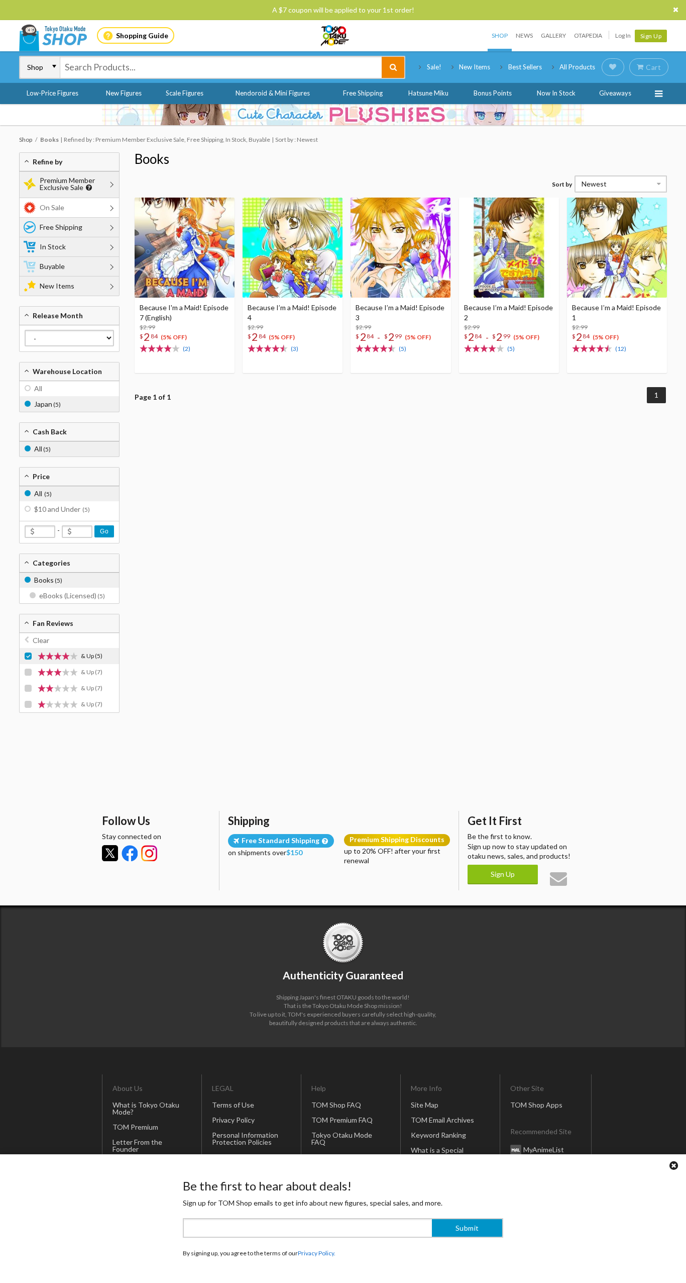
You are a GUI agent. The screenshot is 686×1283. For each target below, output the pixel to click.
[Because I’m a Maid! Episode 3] (400, 248)
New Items (474, 67)
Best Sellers (525, 67)
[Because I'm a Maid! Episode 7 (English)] (185, 248)
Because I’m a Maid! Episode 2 (508, 312)
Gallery (553, 35)
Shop (500, 35)
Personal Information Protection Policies (245, 1138)
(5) (402, 348)
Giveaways (615, 93)
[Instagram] (149, 853)
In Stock (53, 246)
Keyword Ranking (438, 1135)
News (524, 35)
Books (152, 159)
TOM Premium (135, 1127)
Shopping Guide (142, 35)
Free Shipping (363, 93)
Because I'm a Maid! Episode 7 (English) (184, 312)
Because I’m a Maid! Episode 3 (400, 312)
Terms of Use (233, 1105)
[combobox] (221, 67)
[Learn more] (87, 188)
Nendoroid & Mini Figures (273, 93)
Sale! (434, 67)
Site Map (424, 1105)
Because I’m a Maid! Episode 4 (292, 312)
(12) (620, 348)
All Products (577, 67)
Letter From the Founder (137, 1145)
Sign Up (651, 36)
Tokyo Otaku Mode (335, 35)
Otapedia (588, 35)
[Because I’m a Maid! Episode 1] (617, 248)
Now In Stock (556, 93)
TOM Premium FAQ (342, 1120)
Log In (623, 35)
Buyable (52, 266)
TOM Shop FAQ (336, 1105)
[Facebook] (130, 853)
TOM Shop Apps (536, 1105)
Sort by (562, 184)
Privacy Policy (233, 1120)
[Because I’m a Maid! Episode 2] (509, 248)
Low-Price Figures (52, 93)
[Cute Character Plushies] (343, 114)
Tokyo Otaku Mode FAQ (341, 1138)
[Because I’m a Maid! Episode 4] (292, 248)
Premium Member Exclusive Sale (67, 184)
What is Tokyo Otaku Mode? (145, 1108)
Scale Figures (184, 93)
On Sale (52, 207)
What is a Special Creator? (437, 1153)
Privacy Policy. (316, 1253)
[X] (110, 853)
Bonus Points (493, 93)
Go (104, 531)
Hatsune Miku (428, 93)
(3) (294, 348)
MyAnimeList (543, 1149)
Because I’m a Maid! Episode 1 (616, 312)
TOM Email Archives (442, 1120)
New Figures (124, 93)
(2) (186, 348)
